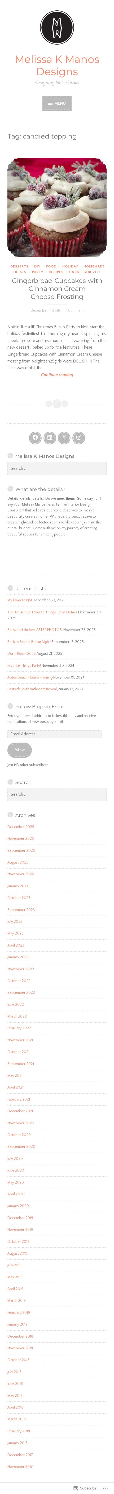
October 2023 (18, 898)
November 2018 (20, 1348)
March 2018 (16, 1419)
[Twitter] (64, 438)
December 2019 (20, 1218)
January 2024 (18, 886)
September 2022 (21, 993)
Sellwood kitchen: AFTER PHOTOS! (35, 630)
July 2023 (15, 922)
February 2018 (18, 1431)
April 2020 (16, 1194)
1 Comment (75, 311)
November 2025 (20, 839)
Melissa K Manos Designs (57, 65)
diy (37, 266)
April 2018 (15, 1407)
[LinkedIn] (49, 438)
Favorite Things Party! (24, 666)
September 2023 (21, 910)
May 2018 (15, 1396)
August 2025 (17, 862)
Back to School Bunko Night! (29, 642)
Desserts (19, 266)
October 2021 (18, 1052)
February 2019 (18, 1313)
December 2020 (20, 1111)
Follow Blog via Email (40, 706)
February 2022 (19, 1028)
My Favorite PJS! (19, 600)
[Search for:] (57, 469)
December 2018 (20, 1336)
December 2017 (20, 1455)
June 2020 (15, 1170)
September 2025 (21, 851)
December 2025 (20, 827)
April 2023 (15, 945)
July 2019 (14, 1265)
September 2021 (20, 1064)
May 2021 (15, 1076)
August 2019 (17, 1253)
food (51, 266)
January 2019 (17, 1324)
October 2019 (18, 1242)
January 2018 (17, 1443)
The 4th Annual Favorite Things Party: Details (42, 612)
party (37, 272)
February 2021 (18, 1099)
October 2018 (18, 1360)
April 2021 (15, 1087)
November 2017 (20, 1467)
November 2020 (20, 1123)
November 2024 (20, 874)
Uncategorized (84, 272)
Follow (20, 750)
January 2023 (18, 957)
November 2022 (20, 969)
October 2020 (19, 1135)
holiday (70, 266)
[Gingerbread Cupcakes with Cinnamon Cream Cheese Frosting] (57, 208)
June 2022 (15, 1005)
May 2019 (15, 1277)
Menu (59, 103)
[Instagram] (78, 438)
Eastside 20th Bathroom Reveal (32, 689)
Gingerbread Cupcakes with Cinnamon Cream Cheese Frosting (57, 289)
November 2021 (20, 1040)
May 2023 (15, 933)
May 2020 (15, 1182)
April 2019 (15, 1289)
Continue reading (40, 375)
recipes (56, 272)
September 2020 (21, 1147)
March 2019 (16, 1301)
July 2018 (14, 1372)
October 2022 (18, 981)
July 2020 (15, 1159)
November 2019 (20, 1230)
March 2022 (17, 1016)
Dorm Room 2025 (21, 654)
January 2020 (18, 1206)
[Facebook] (35, 438)
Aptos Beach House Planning (29, 677)
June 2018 (15, 1384)
